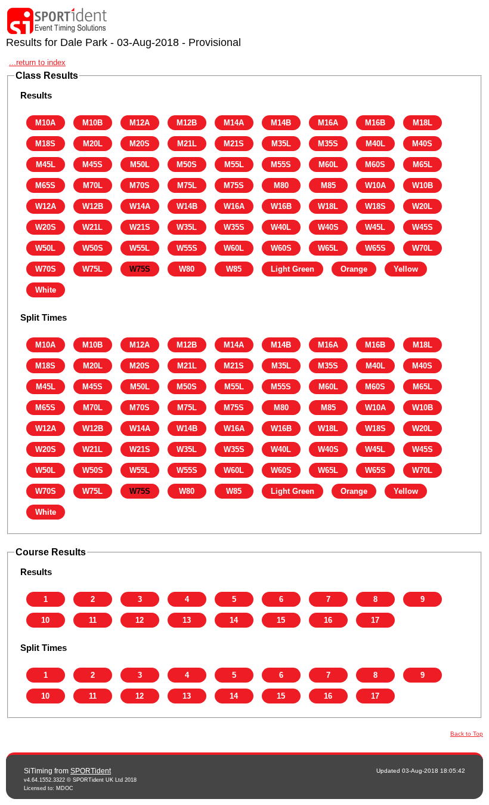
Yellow (406, 269)
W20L (422, 206)
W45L (375, 227)
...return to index (37, 62)
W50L (45, 248)
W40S (328, 227)
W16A (234, 206)
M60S (375, 164)
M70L (93, 185)
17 (375, 620)
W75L (92, 269)
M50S (187, 164)
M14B (281, 122)
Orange (354, 269)
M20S (139, 143)
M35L (281, 143)
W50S (92, 248)
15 (281, 620)
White (45, 289)
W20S (45, 227)
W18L (328, 206)
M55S (281, 164)
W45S (422, 227)
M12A (139, 122)
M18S (45, 143)
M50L (140, 164)
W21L (92, 227)
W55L (139, 248)
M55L (234, 164)
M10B (92, 122)
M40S (422, 143)
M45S (92, 164)
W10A (375, 185)
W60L (234, 248)
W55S (187, 248)
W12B (92, 206)
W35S (234, 227)
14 (234, 620)
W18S (375, 206)
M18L (422, 122)
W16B (281, 206)
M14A (234, 122)
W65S (375, 248)
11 (93, 620)
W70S (45, 269)
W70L (422, 248)
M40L (375, 143)
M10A (45, 122)
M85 (328, 185)
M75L (187, 185)
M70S (139, 185)
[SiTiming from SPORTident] (57, 21)
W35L (187, 227)
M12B (187, 122)
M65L (422, 164)
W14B (187, 206)
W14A (139, 206)
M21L (187, 143)
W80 (186, 269)
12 (139, 620)
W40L (281, 227)
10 (45, 620)
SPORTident (90, 771)
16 (328, 620)
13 (186, 620)
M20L (93, 143)
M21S (234, 143)
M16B (375, 122)
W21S (139, 227)
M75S (234, 185)
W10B (422, 185)
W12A (45, 206)
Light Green (292, 269)
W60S (281, 248)
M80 (281, 185)
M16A (328, 122)
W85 (234, 269)
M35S (328, 143)
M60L (328, 164)
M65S (45, 185)
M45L (45, 164)
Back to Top (466, 733)
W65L (328, 248)
